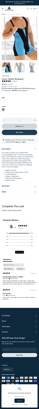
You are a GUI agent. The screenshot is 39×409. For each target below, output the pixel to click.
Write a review (19, 252)
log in (24, 142)
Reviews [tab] (7, 259)
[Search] (31, 8)
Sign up (17, 142)
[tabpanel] (19, 282)
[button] (3, 8)
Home (3, 14)
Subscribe (19, 355)
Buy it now (19, 132)
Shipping (4, 86)
